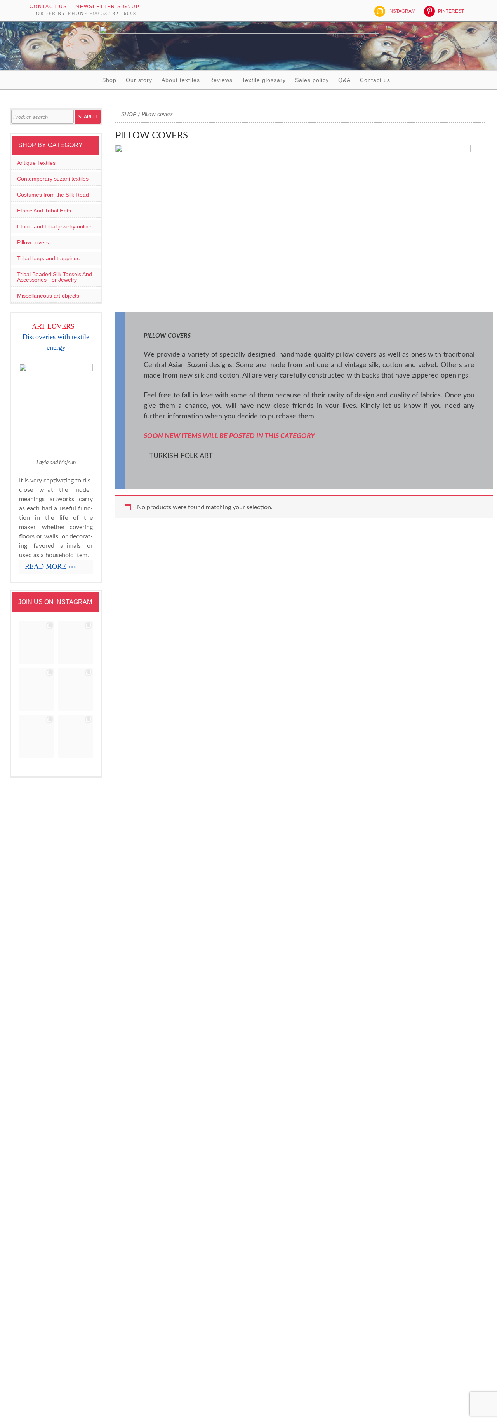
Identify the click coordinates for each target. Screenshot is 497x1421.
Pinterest (451, 11)
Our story (139, 80)
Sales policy (312, 80)
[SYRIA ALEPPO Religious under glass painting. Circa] (75, 689)
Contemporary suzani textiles (53, 179)
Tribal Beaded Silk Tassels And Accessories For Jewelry (54, 277)
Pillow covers (33, 242)
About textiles (181, 80)
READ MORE (50, 566)
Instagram (401, 11)
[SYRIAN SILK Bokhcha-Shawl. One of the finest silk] (36, 736)
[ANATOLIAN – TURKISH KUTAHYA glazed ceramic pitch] (36, 642)
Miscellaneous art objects (48, 296)
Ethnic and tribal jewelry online (54, 226)
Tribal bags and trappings (48, 258)
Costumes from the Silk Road (53, 195)
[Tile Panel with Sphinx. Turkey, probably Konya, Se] (75, 642)
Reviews (221, 80)
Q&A (344, 80)
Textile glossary (264, 80)
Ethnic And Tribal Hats (44, 210)
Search (87, 117)
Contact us (48, 6)
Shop (109, 80)
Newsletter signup (108, 6)
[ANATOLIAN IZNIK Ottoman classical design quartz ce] (36, 689)
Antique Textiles (36, 163)
